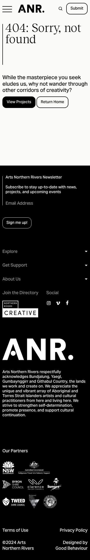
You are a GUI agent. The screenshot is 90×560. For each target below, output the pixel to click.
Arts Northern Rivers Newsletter (34, 177)
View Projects (19, 102)
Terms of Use (15, 530)
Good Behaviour (71, 548)
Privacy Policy (74, 530)
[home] (29, 9)
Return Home (52, 102)
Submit (77, 9)
